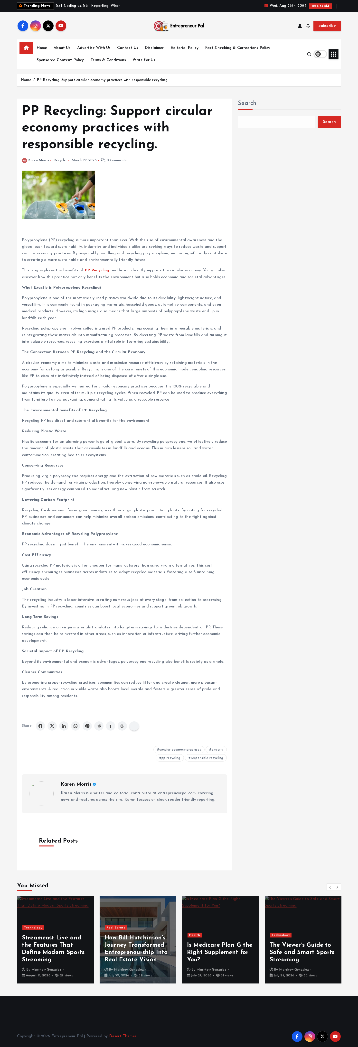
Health (112, 935)
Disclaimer (154, 48)
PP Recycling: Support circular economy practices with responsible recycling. (102, 80)
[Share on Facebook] (40, 726)
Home (42, 48)
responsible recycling (207, 758)
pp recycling (170, 758)
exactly (217, 750)
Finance (278, 935)
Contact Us (127, 48)
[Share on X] (52, 726)
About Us (62, 48)
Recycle (60, 160)
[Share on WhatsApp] (75, 726)
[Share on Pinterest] (87, 726)
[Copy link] (134, 726)
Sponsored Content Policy (60, 60)
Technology (198, 935)
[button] (330, 887)
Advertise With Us (94, 48)
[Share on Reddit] (99, 726)
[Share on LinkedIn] (63, 726)
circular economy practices (180, 750)
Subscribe (327, 26)
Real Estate (33, 927)
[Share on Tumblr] (110, 726)
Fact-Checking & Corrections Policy (237, 48)
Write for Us (143, 60)
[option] (56, 939)
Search (247, 103)
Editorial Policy (184, 48)
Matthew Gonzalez (47, 970)
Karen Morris (38, 160)
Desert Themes (123, 1036)
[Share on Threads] (122, 726)
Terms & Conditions (108, 60)
